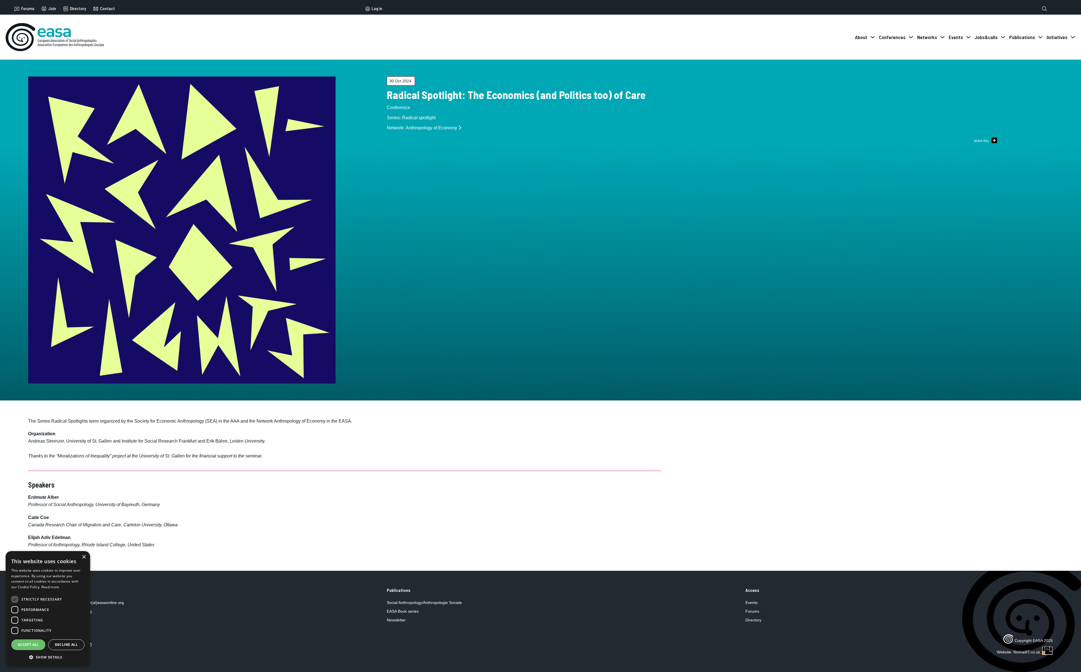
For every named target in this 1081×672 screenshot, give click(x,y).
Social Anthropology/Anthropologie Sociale (424, 602)
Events (751, 602)
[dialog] (48, 608)
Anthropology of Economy (431, 127)
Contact (107, 8)
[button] (47, 657)
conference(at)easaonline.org (97, 602)
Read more (50, 587)
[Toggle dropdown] (872, 37)
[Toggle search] (1044, 8)
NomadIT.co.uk (1026, 652)
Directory (78, 8)
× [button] (84, 557)
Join (52, 8)
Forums (27, 8)
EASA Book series (403, 611)
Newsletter (396, 620)
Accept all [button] (28, 644)
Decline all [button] (66, 644)
